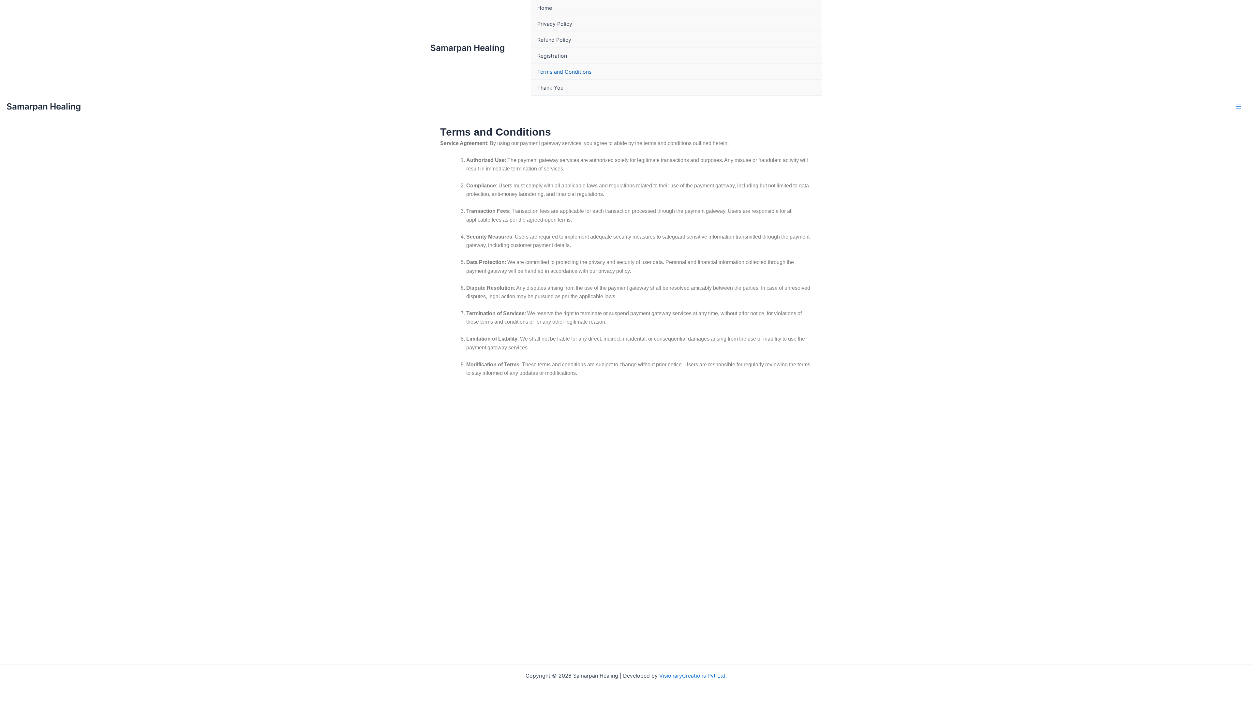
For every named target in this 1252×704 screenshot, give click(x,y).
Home (544, 8)
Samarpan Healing (467, 48)
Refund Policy (554, 40)
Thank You (550, 87)
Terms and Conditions (564, 71)
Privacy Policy (554, 24)
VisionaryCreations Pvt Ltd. (693, 675)
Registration (552, 55)
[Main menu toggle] (1238, 106)
